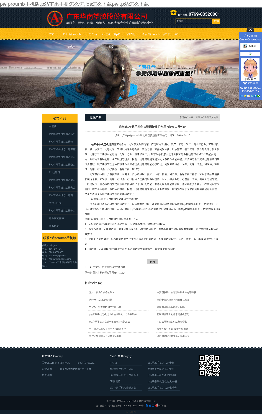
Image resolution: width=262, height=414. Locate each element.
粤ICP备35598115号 (133, 405)
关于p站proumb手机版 (71, 36)
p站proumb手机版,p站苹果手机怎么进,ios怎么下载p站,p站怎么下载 (74, 3)
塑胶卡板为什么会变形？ (102, 292)
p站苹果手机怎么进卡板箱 (63, 210)
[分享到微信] (258, 96)
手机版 (163, 405)
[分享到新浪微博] (248, 96)
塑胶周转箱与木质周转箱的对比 (105, 336)
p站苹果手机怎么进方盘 (62, 187)
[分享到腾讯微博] (252, 96)
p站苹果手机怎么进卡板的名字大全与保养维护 (113, 314)
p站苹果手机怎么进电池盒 (63, 195)
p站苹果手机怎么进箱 (61, 141)
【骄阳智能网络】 (115, 405)
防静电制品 (55, 203)
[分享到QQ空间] (245, 96)
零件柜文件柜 (56, 218)
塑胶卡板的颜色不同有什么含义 (109, 272)
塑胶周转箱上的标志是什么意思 (173, 314)
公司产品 (91, 34)
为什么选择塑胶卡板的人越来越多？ (107, 328)
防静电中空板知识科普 (100, 299)
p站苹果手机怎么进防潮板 (63, 164)
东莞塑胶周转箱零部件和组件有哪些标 (176, 292)
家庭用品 (54, 225)
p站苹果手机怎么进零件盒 (63, 157)
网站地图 (131, 412)
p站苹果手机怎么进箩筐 (62, 149)
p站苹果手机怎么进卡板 (62, 134)
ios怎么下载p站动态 (111, 36)
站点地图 (47, 375)
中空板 (52, 126)
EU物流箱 (54, 172)
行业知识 (131, 34)
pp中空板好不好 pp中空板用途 (172, 328)
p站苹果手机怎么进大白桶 (63, 180)
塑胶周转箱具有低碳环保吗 (171, 307)
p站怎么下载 (170, 34)
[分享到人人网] (255, 96)
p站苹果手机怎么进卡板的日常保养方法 (109, 321)
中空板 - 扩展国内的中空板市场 (109, 267)
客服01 (252, 45)
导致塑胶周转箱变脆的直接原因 (173, 336)
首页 (52, 34)
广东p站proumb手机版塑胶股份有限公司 (144, 135)
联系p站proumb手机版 (151, 36)
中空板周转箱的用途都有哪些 (172, 321)
